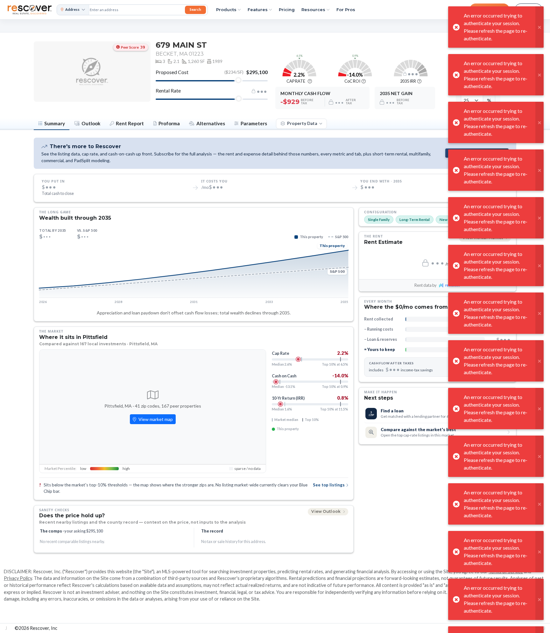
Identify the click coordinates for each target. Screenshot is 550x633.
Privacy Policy (18, 578)
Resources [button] (313, 9)
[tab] (51, 124)
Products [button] (226, 9)
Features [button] (258, 9)
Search (195, 9)
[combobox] (136, 10)
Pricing (287, 9)
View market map (155, 419)
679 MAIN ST (181, 45)
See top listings (329, 484)
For (345, 9)
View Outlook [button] (326, 511)
